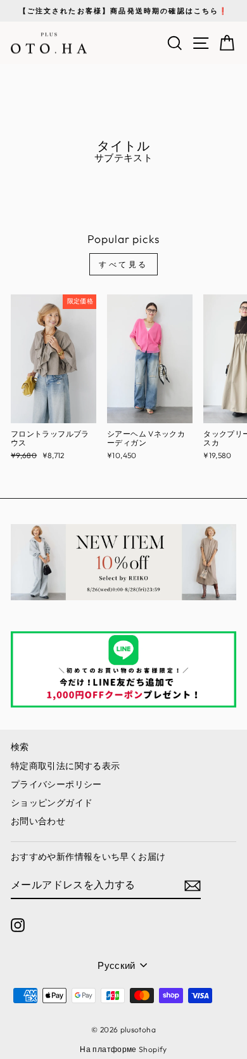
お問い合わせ (38, 821)
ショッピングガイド (51, 802)
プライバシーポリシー (56, 784)
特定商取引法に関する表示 (65, 766)
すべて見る (123, 264)
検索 (20, 747)
